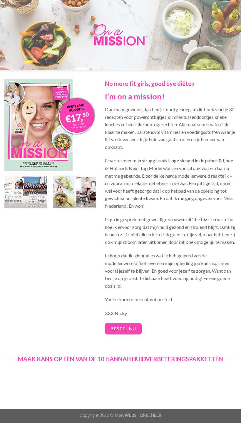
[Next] (95, 194)
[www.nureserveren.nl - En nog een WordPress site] (120, 35)
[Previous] (4, 194)
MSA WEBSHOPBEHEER (138, 415)
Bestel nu (123, 328)
